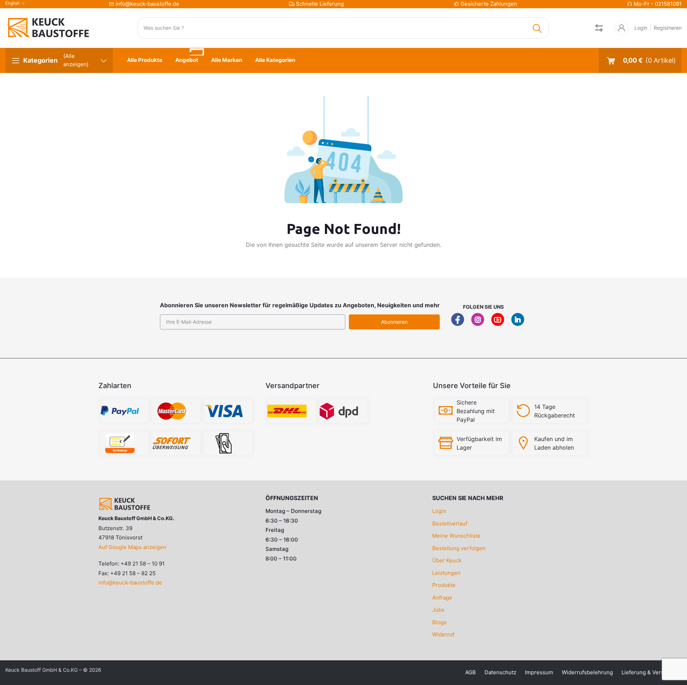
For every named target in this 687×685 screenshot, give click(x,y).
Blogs (439, 622)
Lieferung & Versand (647, 672)
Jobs (438, 609)
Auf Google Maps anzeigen (132, 547)
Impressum (539, 672)
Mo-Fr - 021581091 (658, 3)
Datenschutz (500, 672)
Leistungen (446, 572)
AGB (470, 672)
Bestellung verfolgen (459, 548)
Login (640, 28)
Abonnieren (394, 322)
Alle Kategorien (275, 60)
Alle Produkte (144, 60)
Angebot (186, 60)
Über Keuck (447, 560)
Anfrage (442, 597)
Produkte (443, 585)
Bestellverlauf (449, 523)
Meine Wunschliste (456, 535)
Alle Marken (226, 60)
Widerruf (443, 634)
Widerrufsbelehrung (587, 672)
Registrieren (668, 28)
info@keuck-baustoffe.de (147, 3)
